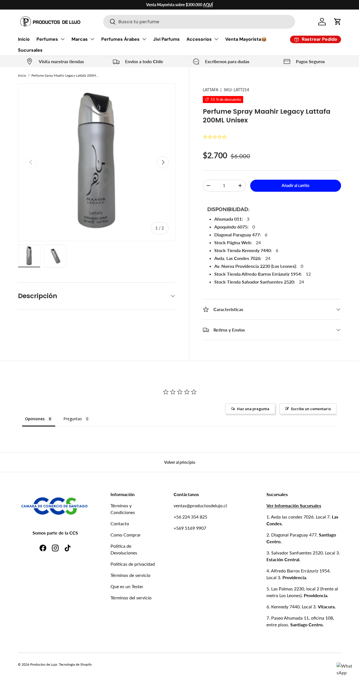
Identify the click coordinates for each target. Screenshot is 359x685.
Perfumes (47, 39)
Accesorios (199, 39)
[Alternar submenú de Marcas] (92, 39)
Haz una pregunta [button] (253, 408)
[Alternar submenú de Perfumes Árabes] (144, 39)
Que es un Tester (127, 586)
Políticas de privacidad (133, 564)
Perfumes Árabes (120, 39)
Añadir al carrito (295, 185)
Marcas (80, 39)
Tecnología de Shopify (75, 664)
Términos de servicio (130, 575)
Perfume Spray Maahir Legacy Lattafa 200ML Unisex (65, 75)
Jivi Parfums (166, 39)
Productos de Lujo (43, 664)
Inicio (24, 39)
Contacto (120, 523)
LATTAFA (210, 89)
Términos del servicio (131, 597)
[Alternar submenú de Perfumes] (62, 39)
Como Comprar (126, 534)
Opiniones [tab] (35, 418)
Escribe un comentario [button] (311, 408)
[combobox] (199, 22)
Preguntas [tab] (72, 418)
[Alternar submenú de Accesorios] (216, 39)
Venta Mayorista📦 (246, 39)
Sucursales (30, 50)
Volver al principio (179, 462)
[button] (338, 21)
